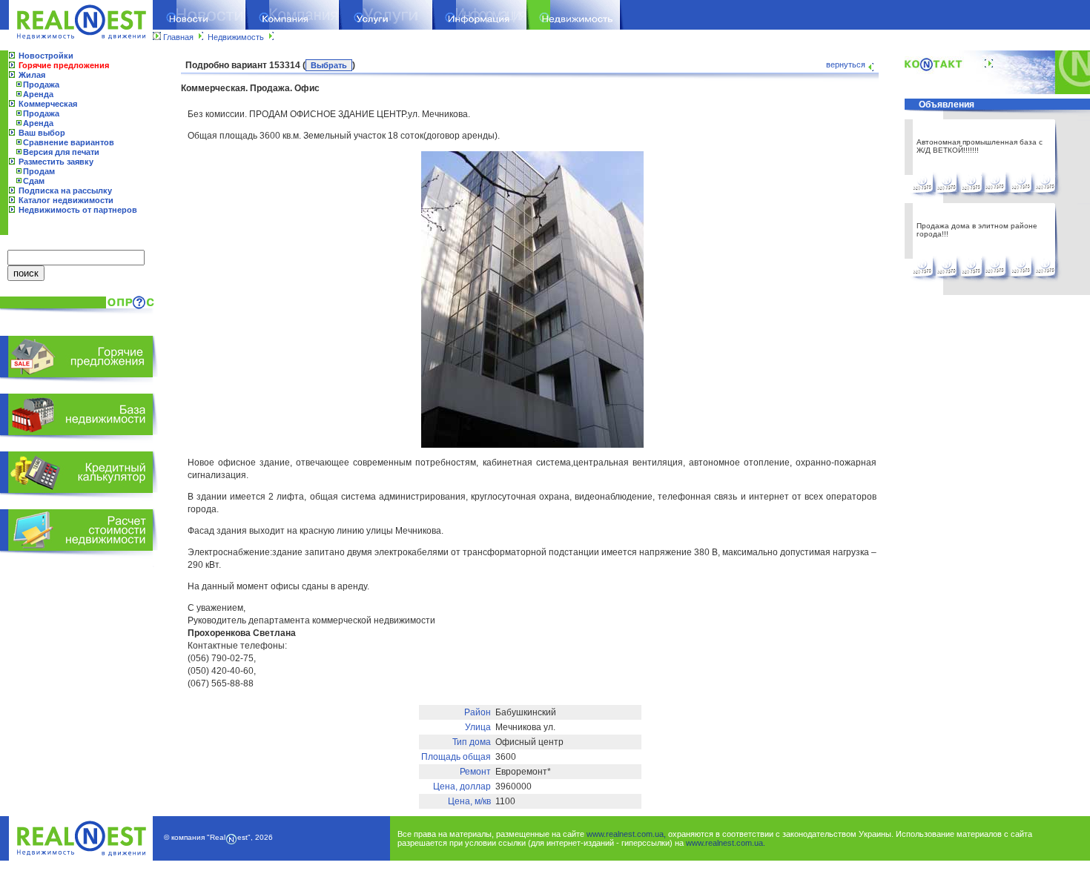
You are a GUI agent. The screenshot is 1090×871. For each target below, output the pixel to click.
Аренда (38, 94)
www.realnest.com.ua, (626, 833)
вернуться (845, 64)
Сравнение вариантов (68, 142)
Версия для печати (61, 152)
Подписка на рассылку (65, 190)
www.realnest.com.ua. (725, 842)
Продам (39, 171)
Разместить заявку (56, 161)
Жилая (32, 74)
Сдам (33, 180)
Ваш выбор (42, 132)
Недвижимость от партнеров (78, 209)
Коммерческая (48, 103)
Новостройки (46, 55)
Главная (178, 37)
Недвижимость (236, 37)
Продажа (41, 84)
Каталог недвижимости (66, 200)
